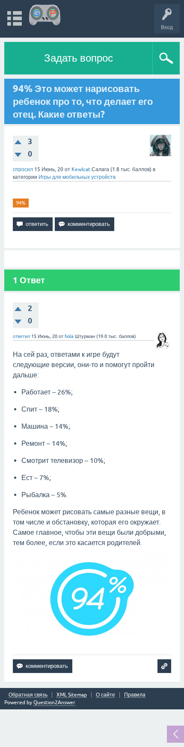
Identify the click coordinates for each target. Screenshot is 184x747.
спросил (23, 169)
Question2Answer (54, 703)
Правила (134, 695)
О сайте (105, 695)
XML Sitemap (71, 695)
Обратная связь (28, 695)
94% (20, 202)
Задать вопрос (78, 58)
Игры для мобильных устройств (77, 177)
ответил (21, 336)
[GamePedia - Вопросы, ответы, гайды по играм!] (44, 14)
